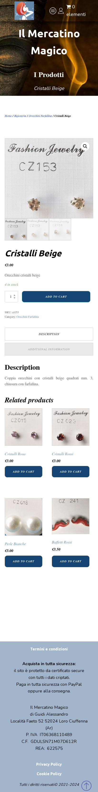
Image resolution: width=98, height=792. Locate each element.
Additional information (49, 349)
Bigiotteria (20, 116)
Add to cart (56, 297)
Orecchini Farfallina (40, 116)
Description (49, 334)
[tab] (49, 334)
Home (8, 116)
